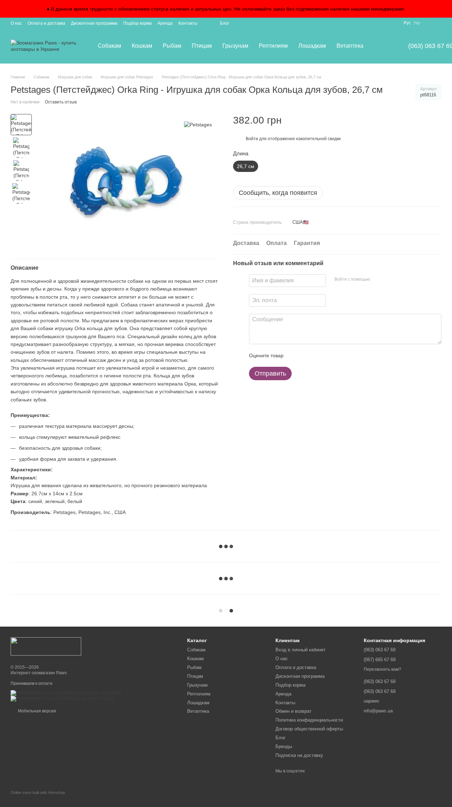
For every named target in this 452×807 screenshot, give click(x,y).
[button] (446, 9)
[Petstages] (198, 124)
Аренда (165, 23)
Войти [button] (252, 138)
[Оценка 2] (306, 355)
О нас (16, 23)
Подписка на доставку (299, 755)
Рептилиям (273, 46)
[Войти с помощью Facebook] (378, 279)
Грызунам (235, 46)
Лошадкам (312, 46)
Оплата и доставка (46, 23)
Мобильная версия (36, 711)
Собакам (109, 46)
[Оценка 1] (295, 355)
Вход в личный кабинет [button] (300, 649)
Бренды (283, 746)
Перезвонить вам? (382, 669)
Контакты (187, 23)
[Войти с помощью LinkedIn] (400, 279)
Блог (224, 23)
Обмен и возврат (293, 711)
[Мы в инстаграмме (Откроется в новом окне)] (430, 23)
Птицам (202, 46)
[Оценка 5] (340, 355)
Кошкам (142, 46)
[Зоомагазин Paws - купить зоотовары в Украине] (46, 646)
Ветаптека (350, 46)
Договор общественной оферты (309, 728)
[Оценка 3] (317, 355)
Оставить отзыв (61, 102)
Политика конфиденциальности (309, 720)
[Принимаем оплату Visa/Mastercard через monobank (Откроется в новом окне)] (66, 692)
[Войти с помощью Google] (389, 279)
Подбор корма (137, 23)
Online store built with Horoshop (38, 792)
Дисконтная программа (94, 23)
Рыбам (172, 46)
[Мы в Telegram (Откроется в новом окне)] (438, 23)
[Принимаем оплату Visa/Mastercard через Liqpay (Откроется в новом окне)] (62, 698)
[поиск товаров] (381, 46)
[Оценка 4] (329, 355)
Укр (417, 23)
